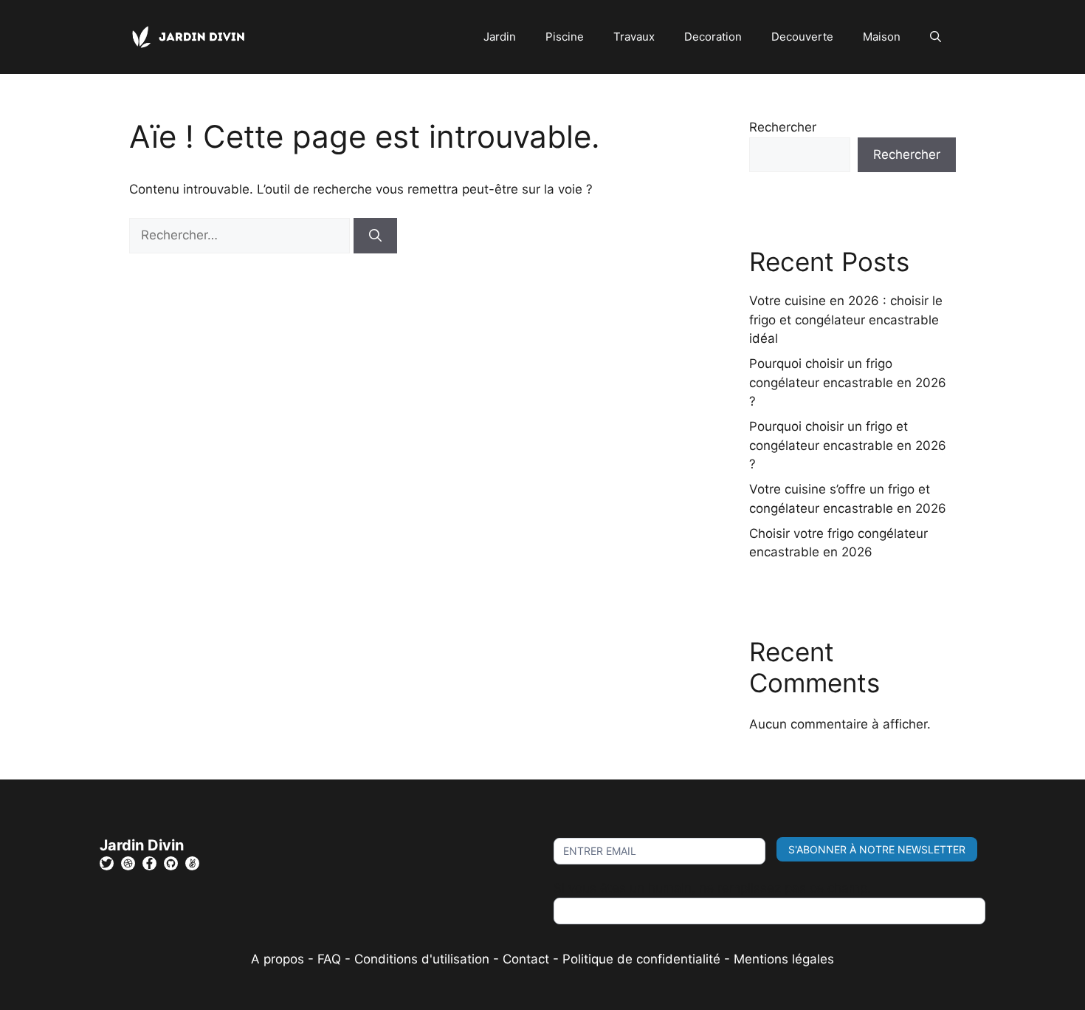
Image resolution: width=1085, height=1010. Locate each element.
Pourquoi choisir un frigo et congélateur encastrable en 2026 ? (847, 445)
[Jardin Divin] (192, 36)
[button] (935, 37)
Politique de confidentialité (641, 959)
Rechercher (782, 127)
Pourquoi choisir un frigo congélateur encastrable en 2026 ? (847, 382)
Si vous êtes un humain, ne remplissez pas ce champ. (712, 888)
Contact (526, 959)
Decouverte (802, 37)
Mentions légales (784, 959)
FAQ (331, 959)
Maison (881, 37)
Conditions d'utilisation (421, 959)
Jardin (499, 37)
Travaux (634, 37)
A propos (277, 959)
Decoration (713, 37)
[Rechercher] (375, 235)
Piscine (564, 37)
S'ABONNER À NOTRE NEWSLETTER (876, 849)
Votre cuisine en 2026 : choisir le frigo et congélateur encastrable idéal (846, 319)
